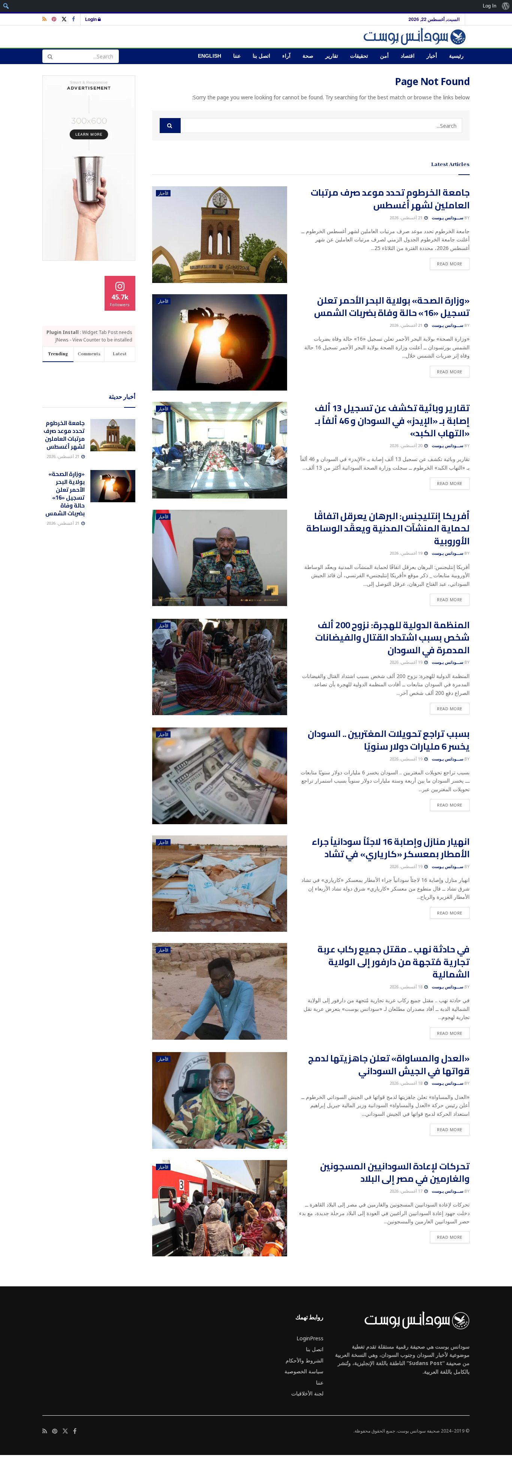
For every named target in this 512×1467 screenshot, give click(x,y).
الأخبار (163, 193)
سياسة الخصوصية (303, 1371)
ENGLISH (209, 56)
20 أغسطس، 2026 (406, 445)
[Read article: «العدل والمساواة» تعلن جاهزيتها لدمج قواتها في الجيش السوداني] (219, 1100)
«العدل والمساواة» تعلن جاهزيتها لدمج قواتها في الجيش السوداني (389, 1064)
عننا (237, 56)
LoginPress (309, 1338)
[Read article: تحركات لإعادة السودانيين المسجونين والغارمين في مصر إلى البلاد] (219, 1208)
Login (91, 19)
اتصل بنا (261, 56)
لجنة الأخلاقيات (307, 1393)
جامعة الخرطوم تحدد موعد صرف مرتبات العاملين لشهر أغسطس (390, 199)
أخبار (432, 56)
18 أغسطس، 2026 (406, 986)
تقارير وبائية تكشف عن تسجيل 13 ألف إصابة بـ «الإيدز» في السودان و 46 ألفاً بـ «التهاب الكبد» (392, 421)
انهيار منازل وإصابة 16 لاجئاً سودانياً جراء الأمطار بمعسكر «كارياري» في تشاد (391, 848)
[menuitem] (505, 6)
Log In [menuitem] (489, 6)
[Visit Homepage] (416, 36)
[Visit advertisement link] (88, 168)
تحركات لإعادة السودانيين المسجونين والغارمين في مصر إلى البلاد (395, 1172)
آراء (286, 56)
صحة (307, 56)
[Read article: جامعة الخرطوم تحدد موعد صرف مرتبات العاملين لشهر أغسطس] (219, 234)
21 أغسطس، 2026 (406, 217)
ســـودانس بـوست (447, 217)
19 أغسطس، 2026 (406, 553)
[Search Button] (49, 56)
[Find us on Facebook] (73, 19)
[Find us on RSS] (44, 19)
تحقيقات (359, 56)
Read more (446, 263)
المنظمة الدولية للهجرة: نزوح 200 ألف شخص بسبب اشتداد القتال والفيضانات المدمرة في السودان (392, 638)
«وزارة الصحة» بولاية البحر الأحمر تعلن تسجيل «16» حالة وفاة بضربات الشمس (392, 307)
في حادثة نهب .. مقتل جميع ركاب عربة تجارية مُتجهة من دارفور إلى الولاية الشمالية (393, 962)
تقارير (331, 56)
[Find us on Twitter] (64, 19)
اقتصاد (408, 56)
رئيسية (456, 56)
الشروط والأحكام (304, 1360)
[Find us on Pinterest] (54, 19)
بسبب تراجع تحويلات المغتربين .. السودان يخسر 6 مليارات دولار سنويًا (389, 740)
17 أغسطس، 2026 (406, 1191)
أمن (384, 56)
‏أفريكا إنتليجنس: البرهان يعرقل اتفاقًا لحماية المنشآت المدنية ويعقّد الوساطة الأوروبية (388, 528)
